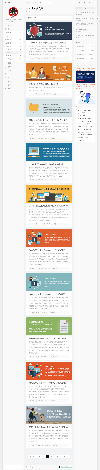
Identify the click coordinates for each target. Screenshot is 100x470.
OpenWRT (80, 126)
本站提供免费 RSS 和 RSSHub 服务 (43, 84)
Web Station (81, 140)
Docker (89, 110)
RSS (84, 129)
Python (86, 137)
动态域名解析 (88, 135)
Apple (83, 124)
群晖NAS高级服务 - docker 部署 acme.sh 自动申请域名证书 (54, 338)
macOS (79, 129)
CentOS (79, 115)
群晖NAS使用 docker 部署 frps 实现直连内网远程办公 (51, 427)
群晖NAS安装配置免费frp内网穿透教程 (87, 24)
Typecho (90, 118)
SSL (88, 113)
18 (64, 456)
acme (83, 132)
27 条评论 (54, 401)
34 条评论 (54, 356)
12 (57, 456)
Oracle (79, 124)
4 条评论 (53, 224)
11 (54, 456)
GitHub (83, 121)
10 (51, 456)
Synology (80, 110)
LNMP (85, 126)
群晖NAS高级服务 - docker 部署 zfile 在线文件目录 (50, 120)
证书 (79, 121)
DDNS (84, 115)
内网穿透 (83, 113)
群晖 (85, 110)
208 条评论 (54, 94)
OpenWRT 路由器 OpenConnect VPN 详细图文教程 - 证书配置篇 (55, 250)
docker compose (82, 118)
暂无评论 (53, 58)
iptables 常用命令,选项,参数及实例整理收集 (47, 42)
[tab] (78, 8)
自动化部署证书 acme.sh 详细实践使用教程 (47, 382)
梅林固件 (88, 129)
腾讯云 (89, 124)
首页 (30, 18)
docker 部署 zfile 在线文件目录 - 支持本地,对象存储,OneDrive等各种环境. (60, 164)
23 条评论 (54, 138)
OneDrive (89, 121)
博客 (79, 132)
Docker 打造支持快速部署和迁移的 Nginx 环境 (48, 206)
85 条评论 (54, 312)
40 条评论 (54, 445)
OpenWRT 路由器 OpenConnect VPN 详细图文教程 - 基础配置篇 (55, 294)
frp (78, 113)
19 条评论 (54, 268)
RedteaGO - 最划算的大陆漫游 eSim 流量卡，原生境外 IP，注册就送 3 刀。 (85, 86)
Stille (33, 58)
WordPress (80, 137)
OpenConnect (89, 132)
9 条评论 (53, 180)
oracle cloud (81, 135)
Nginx (90, 126)
